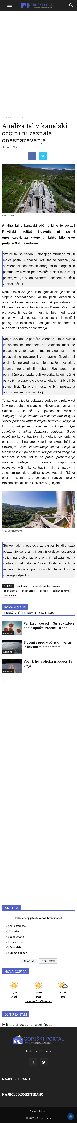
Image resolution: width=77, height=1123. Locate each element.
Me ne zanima (18, 953)
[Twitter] (44, 1062)
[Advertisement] (38, 52)
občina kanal (10, 590)
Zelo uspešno (17, 926)
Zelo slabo (15, 947)
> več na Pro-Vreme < (38, 1001)
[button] (71, 5)
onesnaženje (29, 590)
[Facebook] (33, 1062)
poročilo (44, 590)
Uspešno (14, 931)
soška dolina (10, 595)
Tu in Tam (18, 117)
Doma (5, 117)
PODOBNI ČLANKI (15, 607)
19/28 (14, 994)
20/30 (38, 994)
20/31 (63, 994)
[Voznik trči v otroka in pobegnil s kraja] (12, 666)
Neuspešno (16, 942)
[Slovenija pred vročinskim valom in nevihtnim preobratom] (12, 647)
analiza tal (22, 585)
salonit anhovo (61, 590)
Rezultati (48, 961)
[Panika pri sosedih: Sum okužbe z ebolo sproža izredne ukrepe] (12, 628)
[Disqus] (38, 743)
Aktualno (7, 633)
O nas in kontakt (39, 1111)
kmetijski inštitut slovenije (46, 585)
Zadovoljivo (16, 936)
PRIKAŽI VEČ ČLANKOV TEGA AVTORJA (29, 613)
